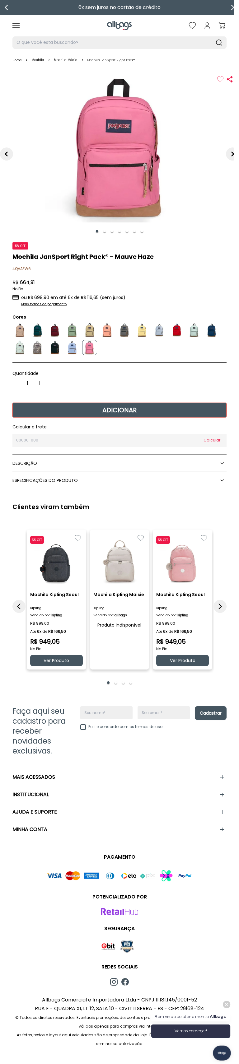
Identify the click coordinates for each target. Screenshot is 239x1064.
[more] (39, 383)
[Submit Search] (219, 42)
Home (17, 60)
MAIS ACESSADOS (33, 777)
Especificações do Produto (45, 480)
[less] (15, 383)
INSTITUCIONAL (30, 794)
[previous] (6, 7)
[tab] (97, 231)
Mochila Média (65, 60)
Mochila (37, 60)
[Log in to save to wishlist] (220, 79)
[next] (232, 7)
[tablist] (119, 231)
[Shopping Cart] (222, 25)
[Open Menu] (16, 25)
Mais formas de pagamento (44, 304)
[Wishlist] (192, 25)
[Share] (230, 79)
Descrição (24, 463)
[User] (207, 25)
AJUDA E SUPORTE (34, 811)
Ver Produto (56, 660)
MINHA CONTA (29, 829)
